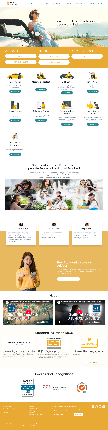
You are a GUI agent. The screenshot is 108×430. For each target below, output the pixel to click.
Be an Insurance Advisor (36, 415)
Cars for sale (56, 3)
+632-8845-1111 (80, 3)
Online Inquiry (33, 411)
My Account (95, 3)
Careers (5, 413)
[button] (49, 44)
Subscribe (78, 414)
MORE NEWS (94, 363)
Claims (45, 3)
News (4, 411)
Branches (31, 413)
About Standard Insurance (11, 409)
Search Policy (87, 56)
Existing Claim (54, 62)
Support (69, 3)
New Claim (54, 56)
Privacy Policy (24, 424)
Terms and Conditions (34, 424)
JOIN (68, 279)
